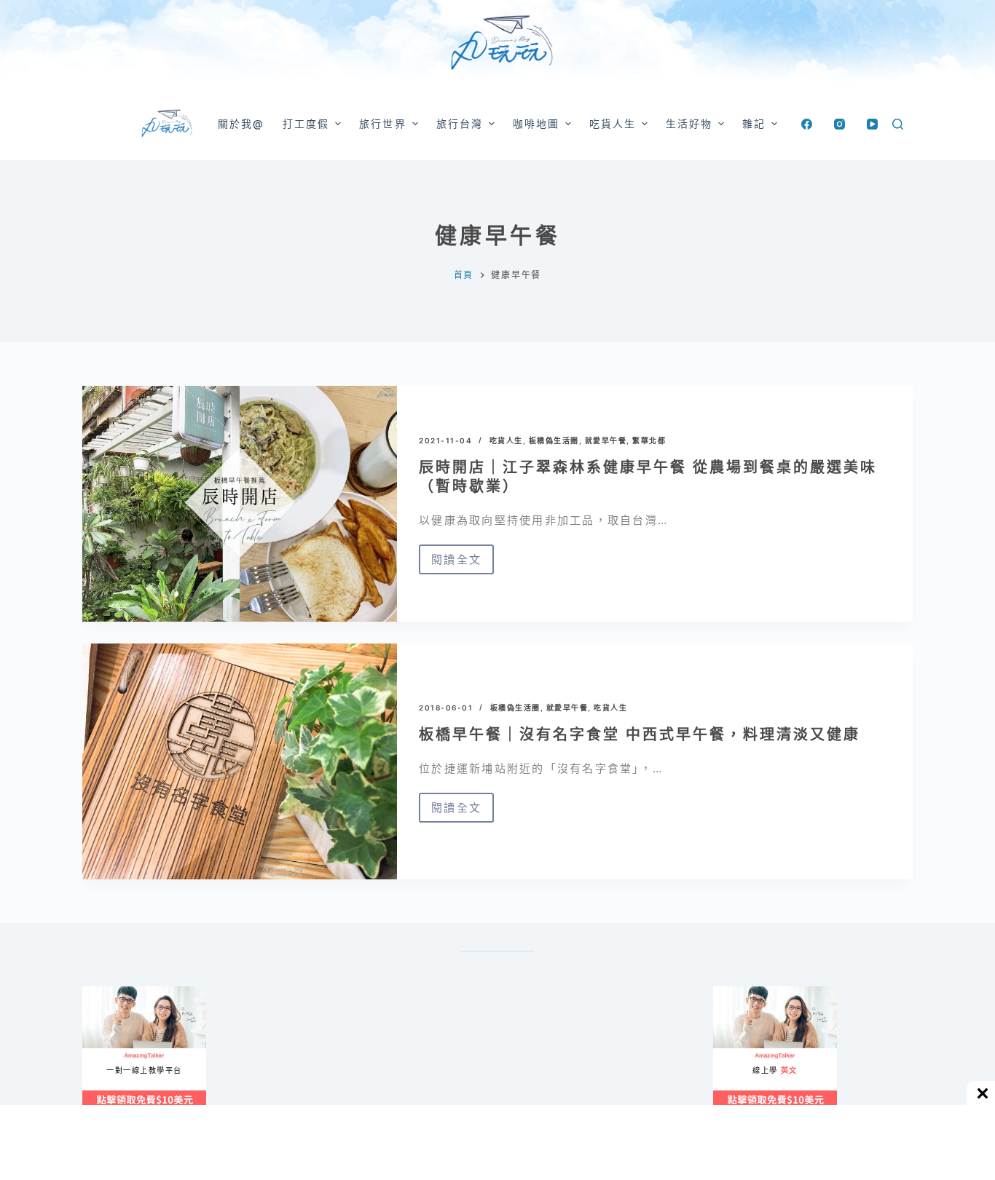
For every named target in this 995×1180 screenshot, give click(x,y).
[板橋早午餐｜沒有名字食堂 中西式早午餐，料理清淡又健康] (239, 761)
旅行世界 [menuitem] (382, 123)
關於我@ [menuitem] (241, 123)
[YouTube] (872, 124)
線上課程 (96, 993)
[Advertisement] (563, 1058)
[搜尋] (897, 124)
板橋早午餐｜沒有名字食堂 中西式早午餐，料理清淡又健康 (639, 734)
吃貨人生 (506, 440)
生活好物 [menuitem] (689, 123)
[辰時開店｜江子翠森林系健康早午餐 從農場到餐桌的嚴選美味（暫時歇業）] (239, 504)
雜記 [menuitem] (754, 123)
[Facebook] (806, 124)
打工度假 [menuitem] (306, 123)
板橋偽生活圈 (554, 440)
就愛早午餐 (606, 440)
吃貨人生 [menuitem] (612, 123)
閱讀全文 (456, 563)
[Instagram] (839, 124)
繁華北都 (649, 440)
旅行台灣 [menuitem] (459, 123)
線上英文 (727, 993)
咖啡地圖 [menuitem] (536, 123)
